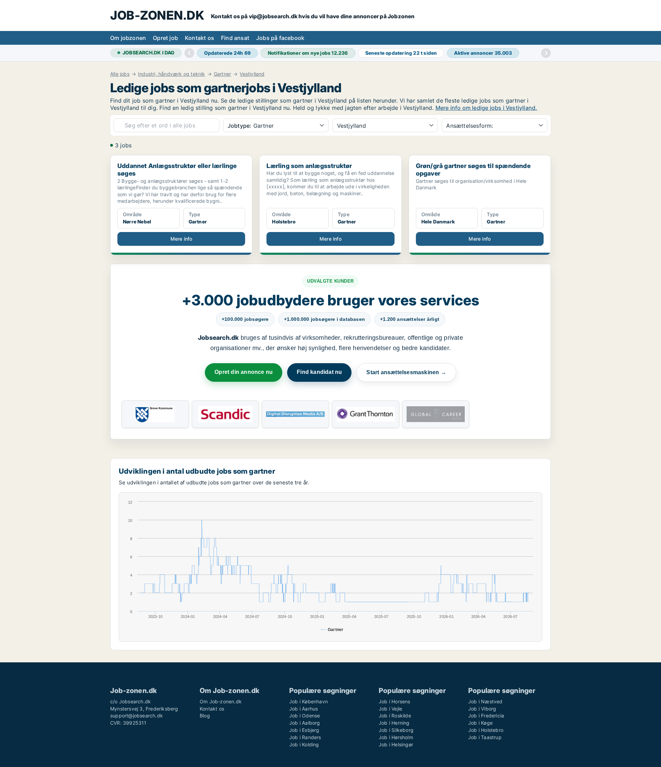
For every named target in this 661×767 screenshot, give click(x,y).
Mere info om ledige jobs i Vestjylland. (486, 107)
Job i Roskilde (395, 715)
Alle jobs (119, 74)
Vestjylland (252, 74)
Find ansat (235, 37)
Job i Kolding (304, 744)
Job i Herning (394, 723)
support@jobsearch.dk (136, 715)
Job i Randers (305, 737)
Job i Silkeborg (396, 730)
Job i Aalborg (304, 723)
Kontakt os (199, 37)
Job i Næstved (485, 701)
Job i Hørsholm (396, 737)
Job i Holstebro (485, 730)
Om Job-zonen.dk (221, 701)
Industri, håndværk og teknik (171, 74)
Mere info (181, 239)
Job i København (308, 701)
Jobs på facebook (280, 37)
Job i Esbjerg (304, 730)
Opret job (165, 37)
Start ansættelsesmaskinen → (406, 372)
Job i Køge (480, 723)
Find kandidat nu (319, 372)
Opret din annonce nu (243, 372)
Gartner (222, 74)
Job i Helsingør (396, 744)
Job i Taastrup (485, 737)
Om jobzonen (128, 37)
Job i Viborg (482, 709)
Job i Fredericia (486, 715)
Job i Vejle (390, 709)
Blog (205, 715)
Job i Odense (304, 715)
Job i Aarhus (303, 709)
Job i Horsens (394, 701)
